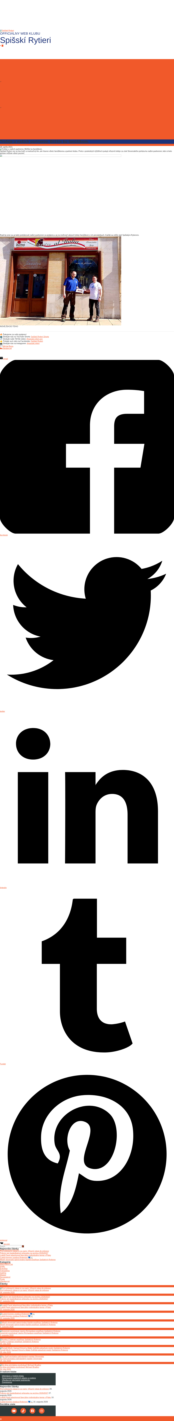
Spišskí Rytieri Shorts (40, 337)
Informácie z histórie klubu (13, 1376)
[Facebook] (32, 1411)
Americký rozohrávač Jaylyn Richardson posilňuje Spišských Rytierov (29, 1333)
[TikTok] (23, 1411)
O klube (87, 81)
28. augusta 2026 (7, 1292)
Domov (87, 63)
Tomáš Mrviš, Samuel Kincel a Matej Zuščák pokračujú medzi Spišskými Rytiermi (34, 1350)
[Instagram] (42, 1411)
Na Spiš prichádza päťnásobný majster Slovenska (21, 1359)
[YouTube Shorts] (14, 1411)
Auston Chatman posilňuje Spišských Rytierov (19, 1342)
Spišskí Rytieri (37, 341)
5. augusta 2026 (6, 1327)
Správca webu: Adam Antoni (12, 1417)
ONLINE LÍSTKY (87, 136)
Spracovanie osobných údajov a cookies (19, 1378)
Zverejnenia (7, 1382)
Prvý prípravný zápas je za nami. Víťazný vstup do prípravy (24, 1251)
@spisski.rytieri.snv (34, 339)
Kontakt (87, 129)
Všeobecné (7, 348)
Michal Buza (8, 346)
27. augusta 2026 (7, 1301)
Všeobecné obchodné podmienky (16, 1380)
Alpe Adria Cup (6, 1264)
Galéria (87, 115)
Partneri (87, 103)
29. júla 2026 (5, 1352)
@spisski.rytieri (33, 343)
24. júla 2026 (5, 1369)
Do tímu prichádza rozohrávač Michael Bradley (19, 1367)
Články (87, 70)
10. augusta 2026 (7, 1310)
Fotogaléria (5, 1271)
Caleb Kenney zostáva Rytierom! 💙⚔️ (16, 1258)
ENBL (2, 1267)
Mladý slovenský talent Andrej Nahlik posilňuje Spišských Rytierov (28, 1260)
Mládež (87, 96)
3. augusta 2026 (6, 1335)
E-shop (87, 122)
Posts (2, 1279)
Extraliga (3, 1269)
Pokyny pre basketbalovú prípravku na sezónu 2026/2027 (24, 1253)
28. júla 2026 (5, 1361)
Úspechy (87, 77)
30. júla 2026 (5, 1344)
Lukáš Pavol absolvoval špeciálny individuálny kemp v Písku (25, 1255)
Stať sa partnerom (87, 107)
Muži (87, 89)
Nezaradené (5, 1277)
